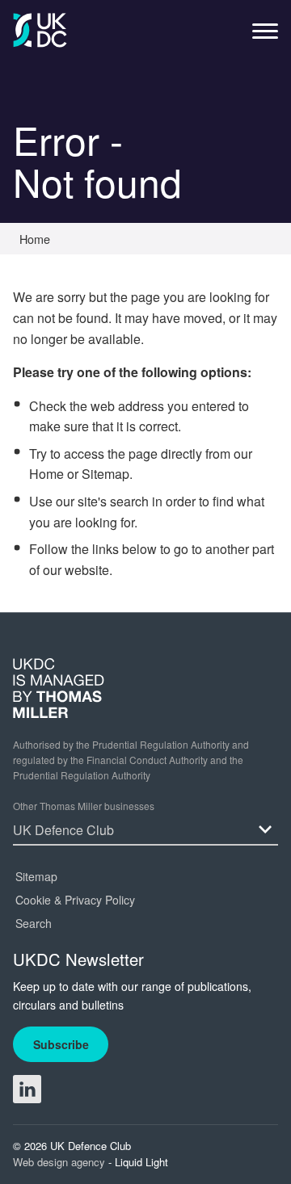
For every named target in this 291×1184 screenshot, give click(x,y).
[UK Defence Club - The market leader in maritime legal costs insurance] (40, 30)
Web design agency (60, 1161)
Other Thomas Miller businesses (83, 805)
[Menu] (265, 35)
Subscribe (61, 1044)
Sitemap (105, 473)
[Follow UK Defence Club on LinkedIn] (27, 1089)
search (129, 501)
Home (46, 473)
